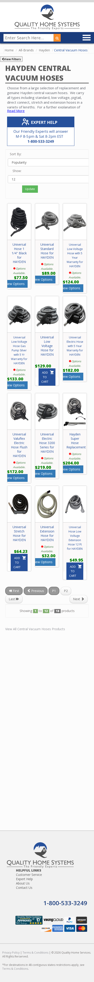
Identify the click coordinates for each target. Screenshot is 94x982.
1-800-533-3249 (65, 903)
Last (12, 599)
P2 (66, 591)
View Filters (12, 59)
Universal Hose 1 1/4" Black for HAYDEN (19, 253)
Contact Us (24, 887)
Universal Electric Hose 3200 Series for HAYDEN (47, 443)
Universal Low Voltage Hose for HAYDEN (47, 346)
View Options (15, 284)
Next (77, 599)
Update (30, 189)
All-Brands (26, 50)
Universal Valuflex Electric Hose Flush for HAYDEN (19, 445)
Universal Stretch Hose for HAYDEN (19, 533)
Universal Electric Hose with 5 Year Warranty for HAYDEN (75, 346)
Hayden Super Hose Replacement (76, 440)
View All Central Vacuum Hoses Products (35, 629)
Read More (16, 110)
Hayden (44, 50)
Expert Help (24, 879)
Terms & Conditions (35, 953)
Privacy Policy (11, 953)
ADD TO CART (44, 377)
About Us (23, 883)
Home (9, 50)
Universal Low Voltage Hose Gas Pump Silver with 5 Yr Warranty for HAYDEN (19, 350)
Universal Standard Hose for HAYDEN (47, 251)
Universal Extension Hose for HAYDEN (47, 533)
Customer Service (29, 874)
